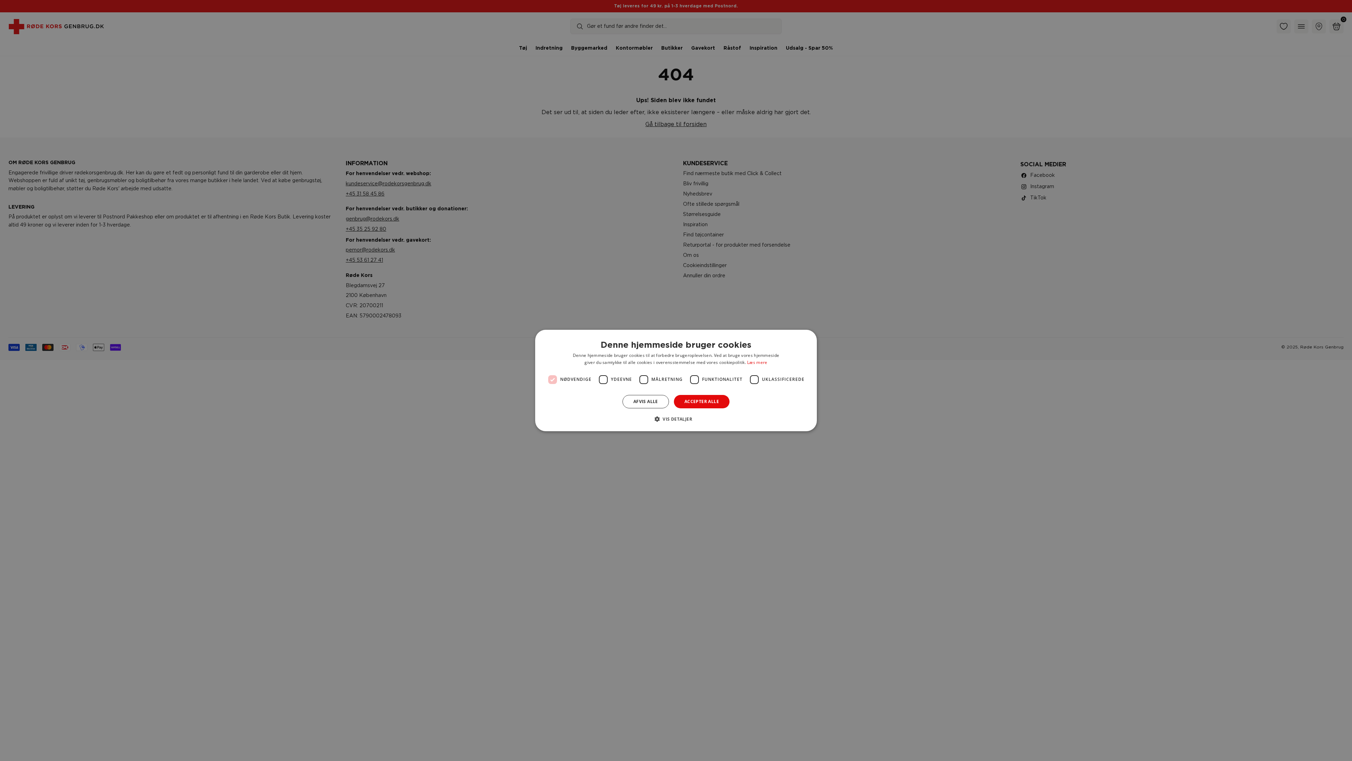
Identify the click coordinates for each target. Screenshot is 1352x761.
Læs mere (757, 362)
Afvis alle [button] (645, 401)
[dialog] (676, 380)
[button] (676, 418)
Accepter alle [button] (701, 401)
